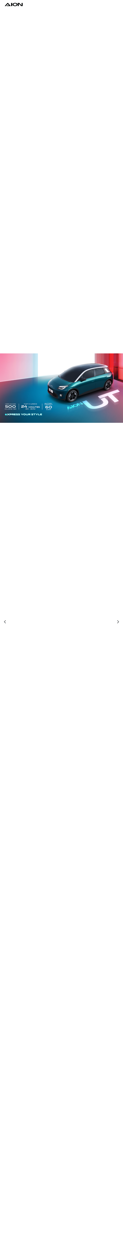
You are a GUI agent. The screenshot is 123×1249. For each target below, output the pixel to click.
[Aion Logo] (14, 4)
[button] (5, 622)
